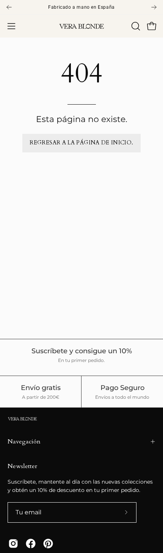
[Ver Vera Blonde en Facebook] (30, 543)
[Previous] (9, 7)
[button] (135, 26)
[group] (81, 7)
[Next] (153, 7)
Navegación (24, 441)
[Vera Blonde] (81, 26)
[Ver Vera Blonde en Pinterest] (48, 543)
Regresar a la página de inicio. (81, 142)
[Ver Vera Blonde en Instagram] (13, 543)
